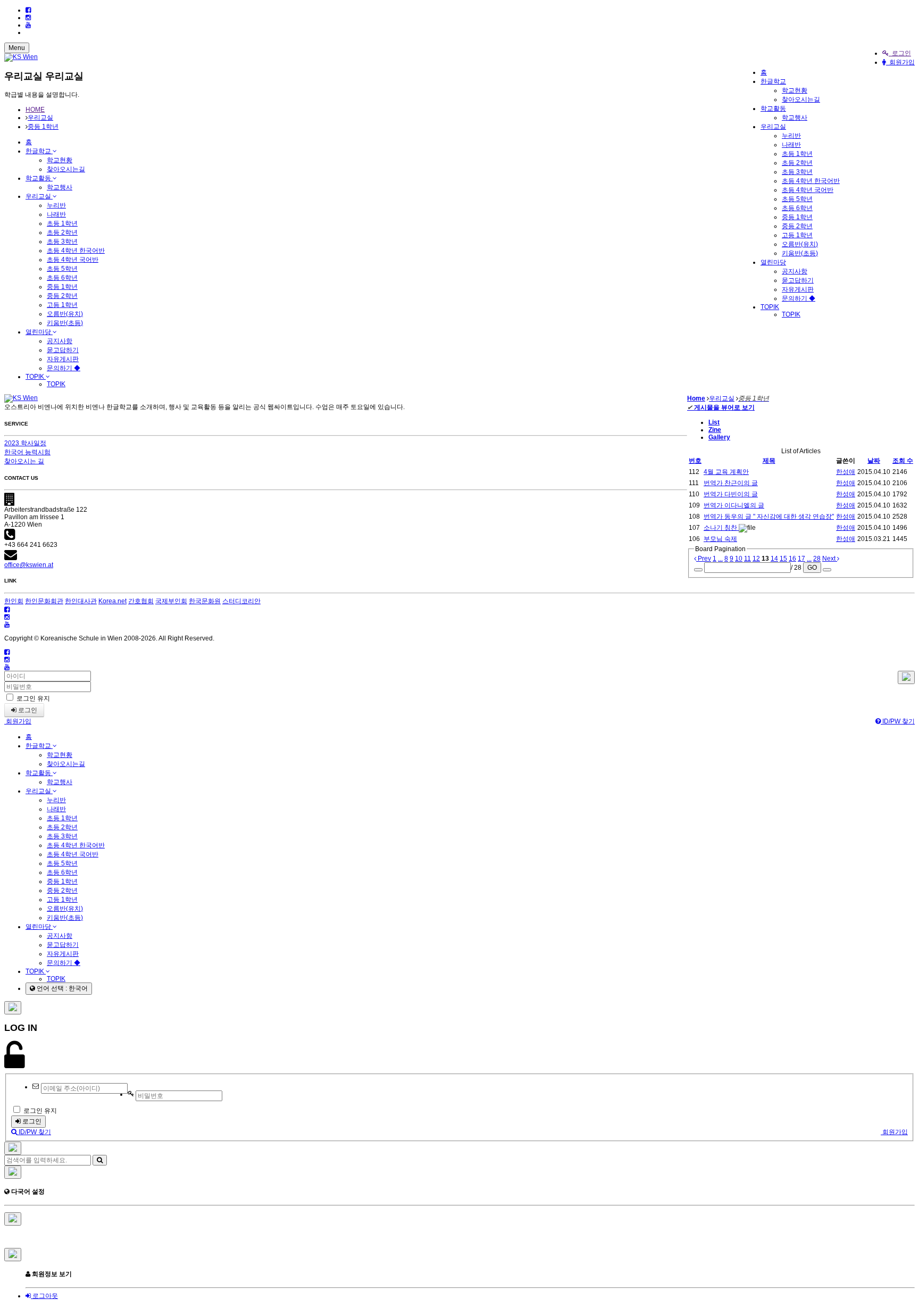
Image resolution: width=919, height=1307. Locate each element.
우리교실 (773, 126)
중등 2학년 (797, 226)
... (720, 558)
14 (774, 558)
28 (817, 558)
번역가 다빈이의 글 (731, 494)
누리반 (791, 135)
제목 (769, 460)
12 (756, 558)
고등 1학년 (797, 235)
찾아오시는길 (801, 99)
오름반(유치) (800, 244)
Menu (17, 48)
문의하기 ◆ (798, 298)
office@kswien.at (28, 565)
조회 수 (902, 460)
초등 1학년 (797, 153)
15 (783, 558)
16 (792, 558)
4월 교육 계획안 (726, 472)
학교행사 (794, 117)
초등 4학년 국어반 (807, 190)
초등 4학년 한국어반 (811, 181)
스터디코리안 (241, 601)
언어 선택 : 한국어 (61, 988)
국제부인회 (171, 601)
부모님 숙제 (720, 539)
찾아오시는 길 (24, 461)
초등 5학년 (797, 199)
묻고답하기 (798, 280)
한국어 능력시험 (27, 452)
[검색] (100, 1160)
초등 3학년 (797, 172)
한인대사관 (81, 601)
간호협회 (141, 601)
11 (747, 558)
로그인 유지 (32, 698)
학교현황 (794, 90)
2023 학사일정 (25, 443)
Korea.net (112, 601)
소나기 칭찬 (721, 527)
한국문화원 (205, 601)
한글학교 (773, 81)
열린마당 (773, 262)
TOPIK (770, 307)
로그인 (900, 53)
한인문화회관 (44, 601)
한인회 (13, 601)
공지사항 (794, 271)
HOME (35, 109)
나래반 (791, 144)
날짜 (873, 460)
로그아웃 (44, 1296)
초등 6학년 (797, 208)
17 (801, 558)
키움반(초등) (800, 253)
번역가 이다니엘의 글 (734, 505)
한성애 (845, 472)
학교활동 (773, 108)
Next (829, 558)
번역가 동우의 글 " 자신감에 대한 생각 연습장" (769, 516)
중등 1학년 (797, 217)
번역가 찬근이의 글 (731, 483)
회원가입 (900, 62)
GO (812, 567)
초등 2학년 (797, 163)
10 (738, 558)
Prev (703, 558)
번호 (695, 460)
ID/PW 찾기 (898, 721)
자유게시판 (798, 289)
